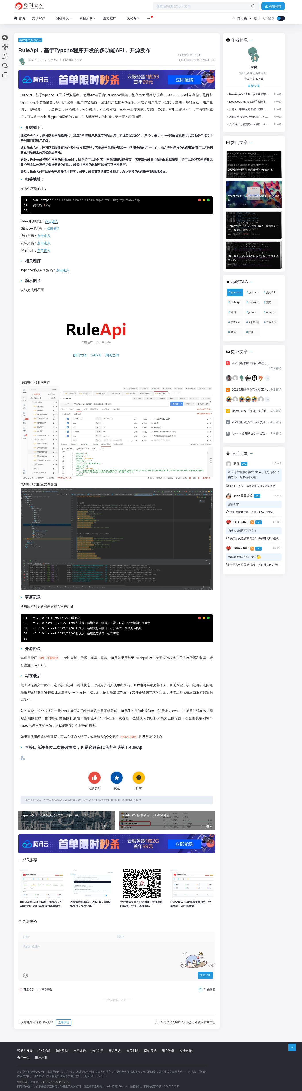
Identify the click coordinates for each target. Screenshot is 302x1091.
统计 (257, 18)
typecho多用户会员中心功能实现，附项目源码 (254, 198)
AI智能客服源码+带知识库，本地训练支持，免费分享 (249, 116)
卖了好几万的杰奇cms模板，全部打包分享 (249, 124)
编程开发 (62, 18)
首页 (21, 18)
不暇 (31, 60)
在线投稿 (44, 1051)
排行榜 (241, 18)
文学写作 (38, 18)
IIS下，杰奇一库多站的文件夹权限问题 (252, 485)
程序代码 (36, 40)
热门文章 (97, 1051)
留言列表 (115, 1051)
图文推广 (109, 18)
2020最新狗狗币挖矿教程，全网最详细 (251, 169)
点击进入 (51, 221)
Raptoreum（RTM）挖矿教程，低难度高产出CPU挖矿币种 (253, 228)
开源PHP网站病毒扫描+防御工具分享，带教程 (249, 109)
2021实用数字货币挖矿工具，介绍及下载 (248, 389)
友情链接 (186, 1051)
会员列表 (132, 1051)
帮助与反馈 (25, 1051)
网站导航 (150, 1051)
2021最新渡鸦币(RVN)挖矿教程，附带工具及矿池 (253, 258)
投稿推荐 (274, 6)
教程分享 (86, 18)
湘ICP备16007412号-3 (54, 1082)
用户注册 (41, 1057)
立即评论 (63, 1022)
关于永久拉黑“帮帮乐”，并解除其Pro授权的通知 (258, 538)
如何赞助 (62, 1051)
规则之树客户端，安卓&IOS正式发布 (251, 512)
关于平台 (23, 1057)
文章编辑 (79, 1051)
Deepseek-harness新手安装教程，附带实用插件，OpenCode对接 (249, 101)
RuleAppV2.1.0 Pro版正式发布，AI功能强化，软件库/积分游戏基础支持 (249, 94)
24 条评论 (53, 60)
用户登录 (168, 1051)
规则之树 (22, 1082)
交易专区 (133, 18)
